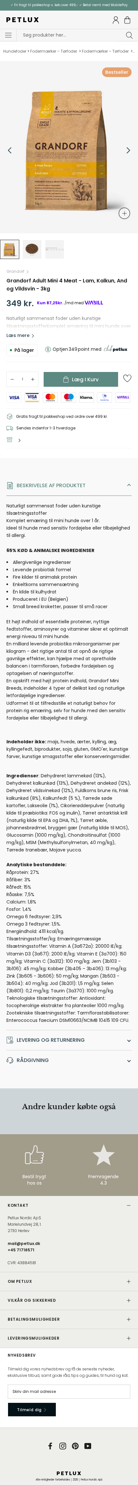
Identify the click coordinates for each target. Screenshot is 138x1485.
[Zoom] (124, 213)
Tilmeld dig (30, 1409)
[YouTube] (87, 1445)
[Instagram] (62, 1445)
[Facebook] (50, 1445)
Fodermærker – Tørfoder (54, 51)
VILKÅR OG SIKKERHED (32, 1300)
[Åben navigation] (8, 35)
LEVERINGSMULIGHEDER (33, 1338)
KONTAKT (18, 1205)
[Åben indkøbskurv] (127, 20)
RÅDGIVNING (33, 1060)
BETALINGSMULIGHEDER (34, 1319)
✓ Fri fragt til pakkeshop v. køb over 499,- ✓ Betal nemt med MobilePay (69, 5)
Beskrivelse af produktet (51, 485)
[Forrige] (9, 150)
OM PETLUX (20, 1281)
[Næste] (128, 150)
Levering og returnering (51, 1040)
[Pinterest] (75, 1445)
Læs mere (18, 335)
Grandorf (15, 271)
